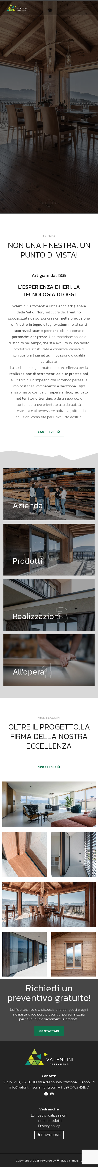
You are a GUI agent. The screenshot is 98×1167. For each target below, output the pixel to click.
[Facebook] (46, 1094)
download (50, 1135)
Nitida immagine (71, 1160)
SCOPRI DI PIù (49, 432)
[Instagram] (52, 1094)
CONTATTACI (49, 1031)
